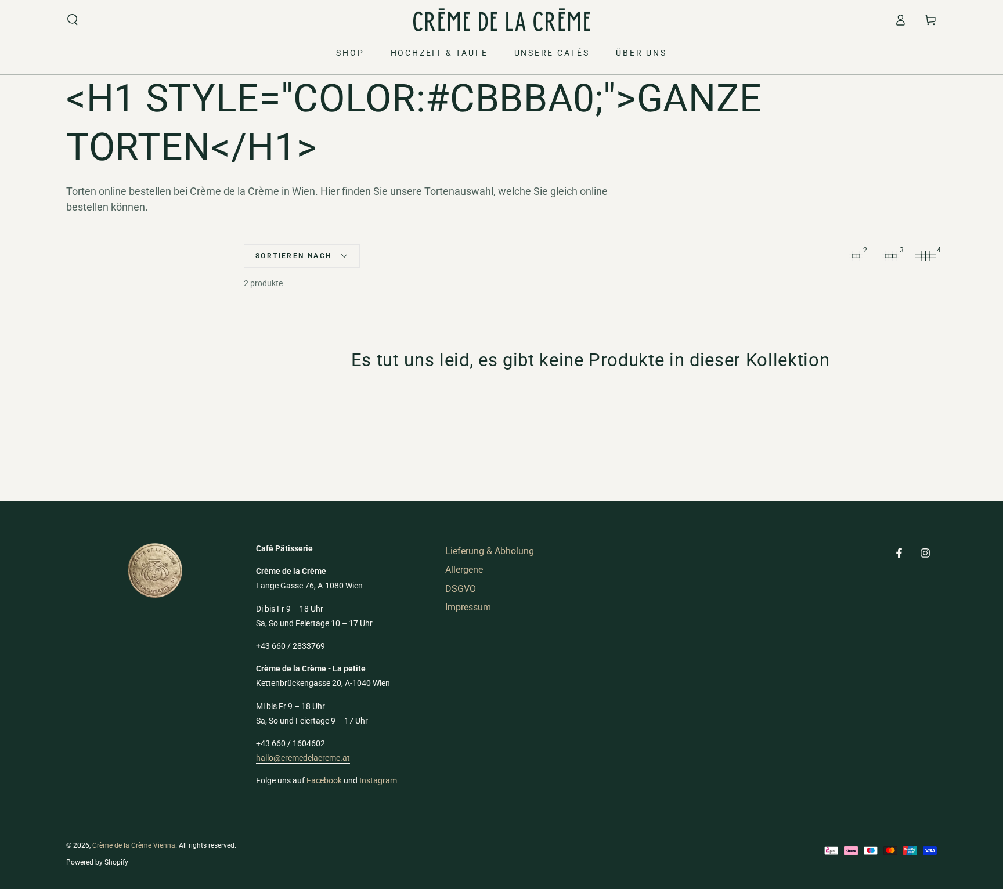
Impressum (468, 607)
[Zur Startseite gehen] (501, 20)
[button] (72, 19)
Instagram (378, 780)
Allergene (464, 569)
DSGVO (460, 588)
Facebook (324, 780)
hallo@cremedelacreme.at (303, 757)
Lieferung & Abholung (489, 550)
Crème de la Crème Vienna (133, 845)
